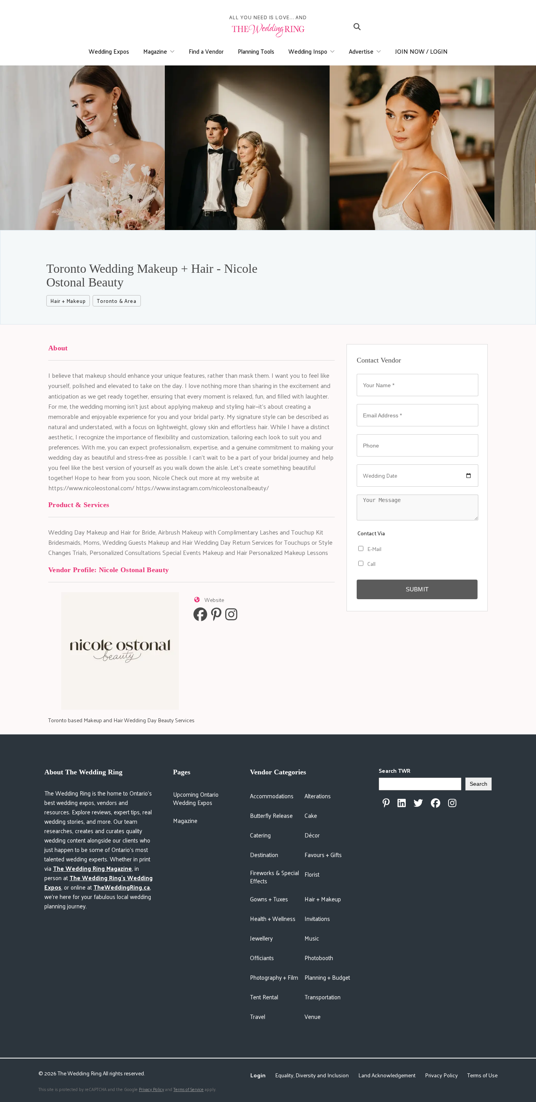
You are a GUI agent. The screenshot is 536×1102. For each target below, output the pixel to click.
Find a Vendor (206, 51)
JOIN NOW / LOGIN (421, 51)
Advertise (361, 51)
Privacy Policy (441, 1075)
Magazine (155, 51)
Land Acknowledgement (387, 1075)
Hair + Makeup (68, 300)
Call (371, 564)
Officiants (262, 957)
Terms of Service (188, 1089)
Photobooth (318, 957)
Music (311, 938)
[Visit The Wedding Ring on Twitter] (418, 803)
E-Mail (374, 549)
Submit (417, 589)
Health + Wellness (272, 918)
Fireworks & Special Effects (274, 876)
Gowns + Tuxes (269, 899)
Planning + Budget (327, 977)
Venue (312, 1016)
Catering (260, 835)
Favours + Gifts (323, 854)
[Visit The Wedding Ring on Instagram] (452, 803)
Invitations (317, 918)
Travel (257, 1016)
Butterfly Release (271, 815)
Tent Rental (264, 996)
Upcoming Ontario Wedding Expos (196, 798)
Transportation (322, 996)
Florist (311, 874)
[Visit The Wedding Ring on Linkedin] (402, 803)
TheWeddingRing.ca (121, 887)
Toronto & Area (116, 300)
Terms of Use (482, 1075)
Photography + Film (274, 977)
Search (478, 784)
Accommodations (272, 795)
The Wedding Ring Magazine (92, 868)
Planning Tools (256, 51)
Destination (264, 854)
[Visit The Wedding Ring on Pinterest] (386, 803)
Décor (312, 835)
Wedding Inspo (307, 51)
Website (214, 600)
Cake (310, 815)
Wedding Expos (109, 51)
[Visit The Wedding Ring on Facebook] (435, 803)
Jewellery (261, 938)
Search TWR (394, 771)
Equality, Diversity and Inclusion (312, 1075)
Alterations (317, 795)
